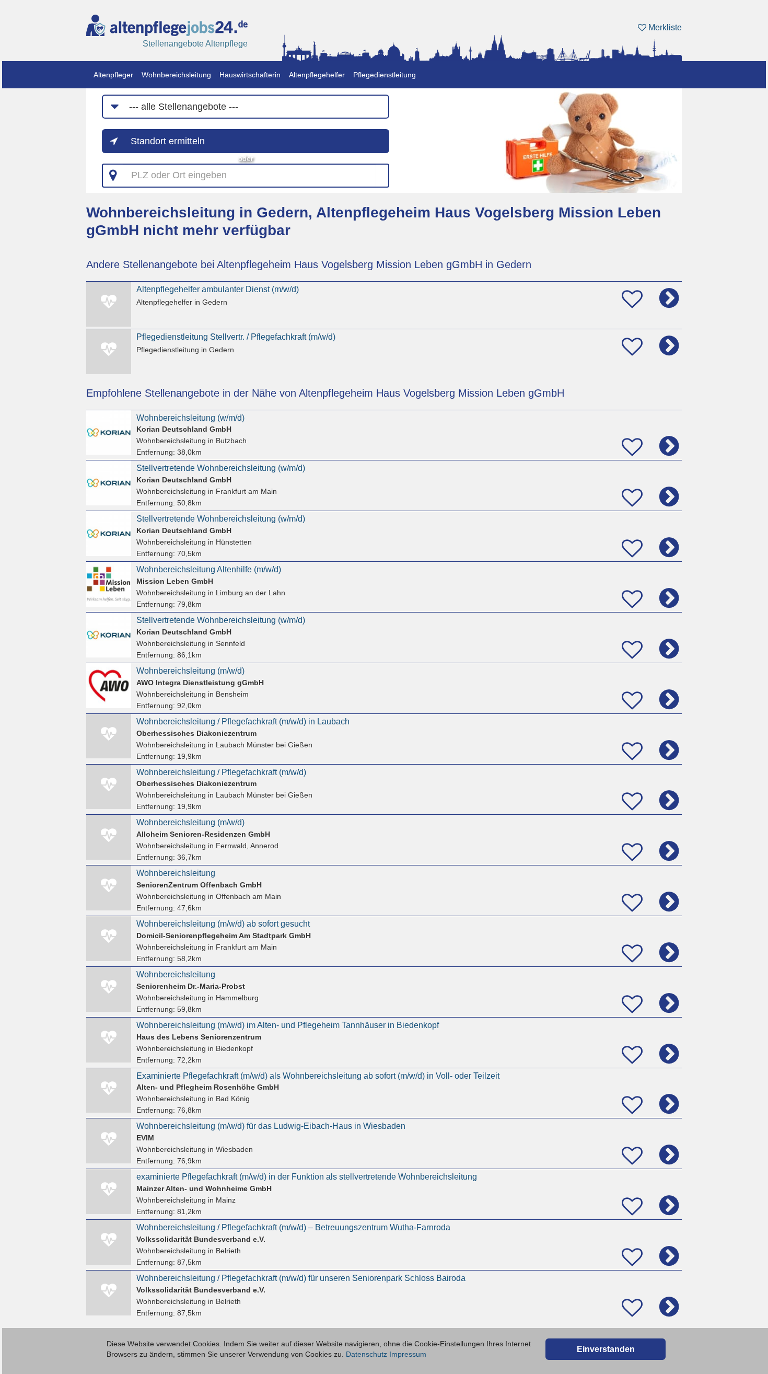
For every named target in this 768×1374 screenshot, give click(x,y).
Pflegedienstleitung (384, 75)
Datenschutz (366, 1354)
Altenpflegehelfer (317, 75)
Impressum (407, 1354)
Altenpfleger (113, 75)
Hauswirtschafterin (250, 75)
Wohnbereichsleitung (176, 75)
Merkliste (664, 27)
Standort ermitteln (168, 141)
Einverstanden (606, 1349)
